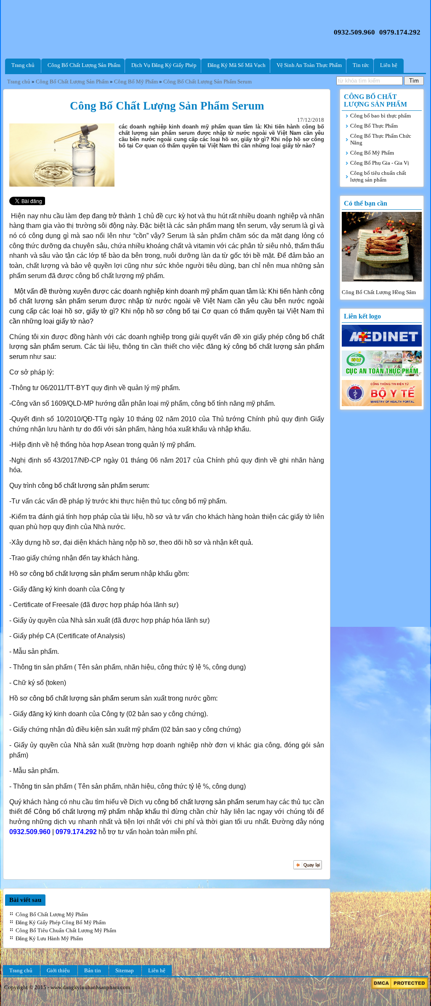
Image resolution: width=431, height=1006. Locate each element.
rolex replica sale (374, 97)
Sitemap (124, 970)
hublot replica (84, 97)
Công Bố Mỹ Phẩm (372, 153)
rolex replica (298, 110)
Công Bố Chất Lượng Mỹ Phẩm (52, 914)
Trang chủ (23, 65)
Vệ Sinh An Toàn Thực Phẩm (309, 65)
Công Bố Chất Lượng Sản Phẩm (84, 65)
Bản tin (92, 970)
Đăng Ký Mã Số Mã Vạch (237, 65)
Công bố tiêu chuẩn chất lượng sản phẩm (378, 176)
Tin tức (361, 65)
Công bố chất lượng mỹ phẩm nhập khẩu (96, 811)
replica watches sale (45, 123)
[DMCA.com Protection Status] (399, 987)
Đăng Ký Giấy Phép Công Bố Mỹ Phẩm (61, 922)
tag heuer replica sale (74, 90)
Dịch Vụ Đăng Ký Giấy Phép (164, 65)
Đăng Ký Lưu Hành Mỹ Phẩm (49, 938)
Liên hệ (388, 65)
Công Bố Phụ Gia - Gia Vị (379, 163)
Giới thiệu (58, 970)
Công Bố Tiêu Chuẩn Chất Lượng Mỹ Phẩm (66, 930)
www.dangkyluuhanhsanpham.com (90, 987)
